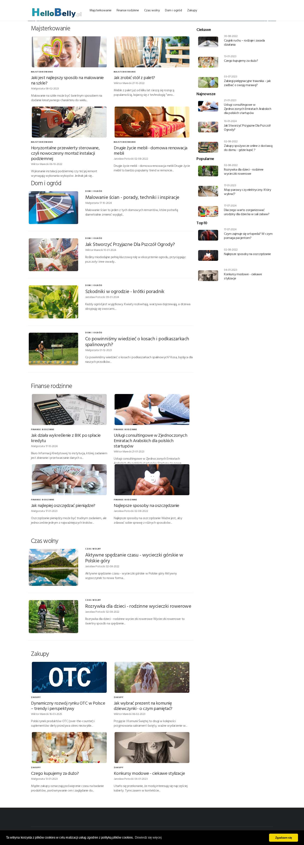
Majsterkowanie (100, 10)
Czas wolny (152, 10)
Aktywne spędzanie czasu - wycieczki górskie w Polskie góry (134, 557)
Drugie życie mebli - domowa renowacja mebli (150, 150)
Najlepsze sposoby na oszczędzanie (146, 505)
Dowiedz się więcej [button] (148, 837)
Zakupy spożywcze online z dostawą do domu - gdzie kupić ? (248, 147)
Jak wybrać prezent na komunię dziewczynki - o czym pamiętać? (143, 705)
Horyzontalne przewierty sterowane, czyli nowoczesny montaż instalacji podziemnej (65, 153)
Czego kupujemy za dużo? (55, 773)
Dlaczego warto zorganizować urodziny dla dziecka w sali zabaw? (246, 211)
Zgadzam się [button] (283, 837)
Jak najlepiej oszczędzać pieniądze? (63, 505)
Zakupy (192, 10)
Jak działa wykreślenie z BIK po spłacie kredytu (66, 438)
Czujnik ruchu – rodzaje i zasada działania (244, 42)
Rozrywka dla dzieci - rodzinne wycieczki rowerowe (138, 606)
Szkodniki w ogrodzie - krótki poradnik (124, 291)
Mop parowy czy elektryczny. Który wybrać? (247, 191)
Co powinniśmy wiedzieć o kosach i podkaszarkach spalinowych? (137, 341)
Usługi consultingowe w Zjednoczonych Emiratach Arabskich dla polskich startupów (150, 440)
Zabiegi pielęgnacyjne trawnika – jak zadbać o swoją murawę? (247, 82)
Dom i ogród (173, 10)
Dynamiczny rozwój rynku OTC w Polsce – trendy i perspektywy (68, 705)
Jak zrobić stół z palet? (134, 77)
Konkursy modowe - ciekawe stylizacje (149, 773)
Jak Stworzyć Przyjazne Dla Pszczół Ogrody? (130, 244)
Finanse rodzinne (128, 10)
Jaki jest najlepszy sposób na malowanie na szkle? (67, 80)
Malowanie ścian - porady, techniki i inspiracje (132, 197)
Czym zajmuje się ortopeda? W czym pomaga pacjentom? (248, 235)
